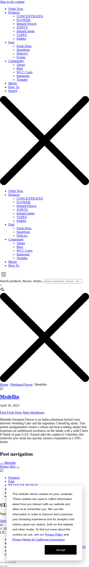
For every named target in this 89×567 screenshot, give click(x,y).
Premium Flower (21, 384)
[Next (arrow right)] (5, 566)
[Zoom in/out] (1, 562)
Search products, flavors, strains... (22, 281)
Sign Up (5, 520)
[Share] (10, 562)
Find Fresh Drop (11, 412)
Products (14, 477)
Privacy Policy (54, 534)
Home (4, 384)
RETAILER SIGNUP (22, 485)
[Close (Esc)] (14, 562)
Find (11, 481)
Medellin (8, 463)
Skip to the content (12, 2)
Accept (60, 549)
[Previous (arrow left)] (1, 566)
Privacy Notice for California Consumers (38, 539)
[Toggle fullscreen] (5, 562)
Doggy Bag (9, 466)
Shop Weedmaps (33, 412)
